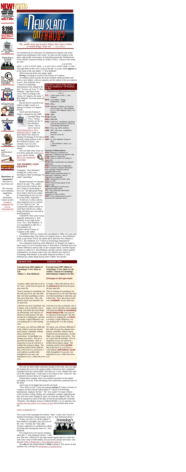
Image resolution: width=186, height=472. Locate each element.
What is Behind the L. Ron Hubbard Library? (42, 442)
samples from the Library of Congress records (35, 403)
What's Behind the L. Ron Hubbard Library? (27, 131)
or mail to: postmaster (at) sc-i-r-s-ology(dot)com (7, 205)
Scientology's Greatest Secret (49, 446)
